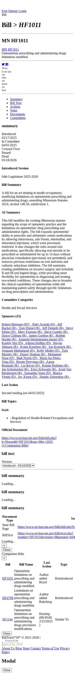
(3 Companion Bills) (15, 445)
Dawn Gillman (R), (15, 335)
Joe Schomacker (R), (16, 369)
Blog (18, 648)
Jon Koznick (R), (60, 347)
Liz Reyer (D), (31, 365)
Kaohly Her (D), (13, 343)
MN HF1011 (10, 49)
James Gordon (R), (42, 335)
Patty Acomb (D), (44, 324)
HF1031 (7, 578)
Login (22, 11)
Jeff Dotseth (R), (54, 328)
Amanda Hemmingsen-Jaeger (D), (41, 339)
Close (6, 549)
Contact (35, 648)
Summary (16, 99)
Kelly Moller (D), (49, 350)
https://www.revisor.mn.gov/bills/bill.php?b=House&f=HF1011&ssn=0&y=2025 (29, 439)
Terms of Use (50, 648)
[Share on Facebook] (7, 64)
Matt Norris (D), (28, 358)
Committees (18, 118)
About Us (8, 648)
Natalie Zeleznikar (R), (54, 377)
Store (26, 648)
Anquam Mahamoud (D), (19, 350)
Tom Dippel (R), (30, 328)
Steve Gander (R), (56, 332)
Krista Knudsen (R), (34, 347)
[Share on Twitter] (4, 64)
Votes (13, 110)
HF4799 (7, 598)
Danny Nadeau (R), (34, 354)
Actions (15, 106)
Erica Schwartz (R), (45, 369)
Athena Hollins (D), (39, 343)
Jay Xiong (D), (28, 377)
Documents (17, 114)
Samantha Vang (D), (38, 373)
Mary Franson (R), (31, 332)
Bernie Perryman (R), (31, 362)
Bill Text (15, 103)
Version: (7, 461)
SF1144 (7, 619)
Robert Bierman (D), (17, 324)
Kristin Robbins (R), (56, 365)
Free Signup (10, 11)
